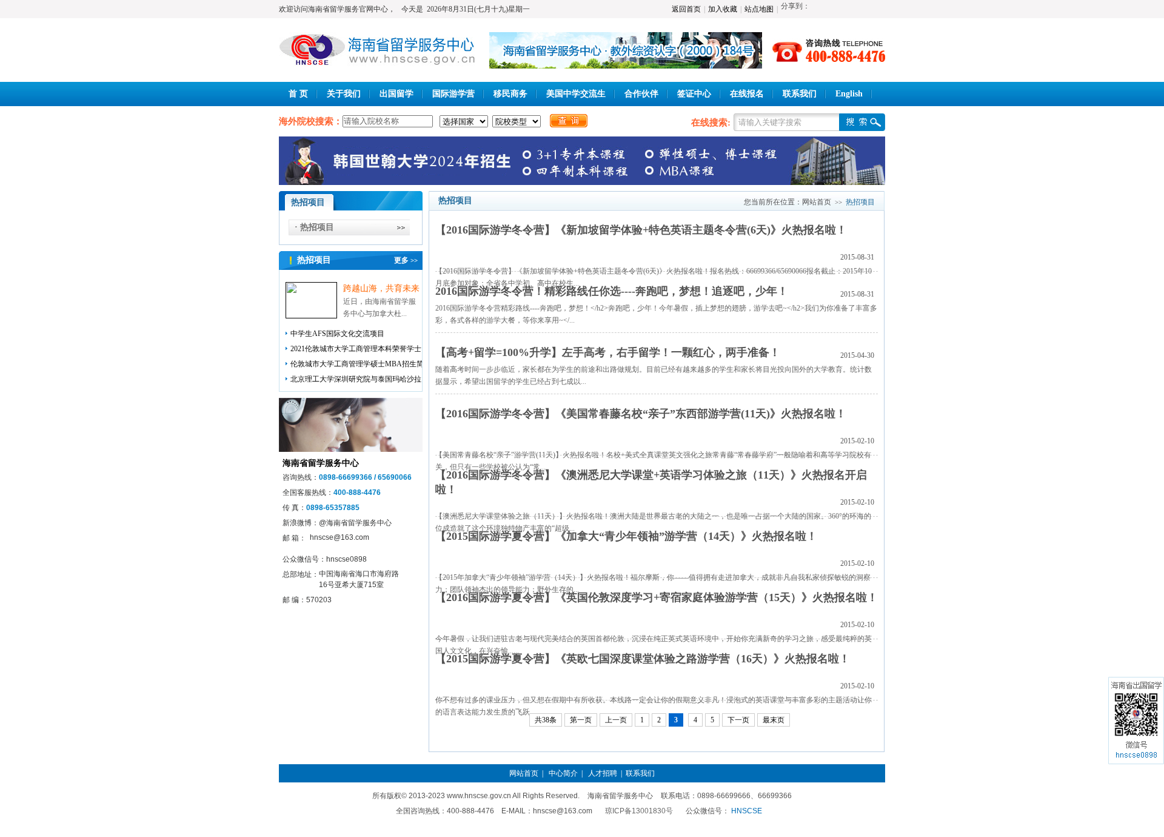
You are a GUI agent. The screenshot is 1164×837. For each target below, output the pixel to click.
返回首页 (686, 9)
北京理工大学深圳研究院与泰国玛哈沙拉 (355, 379)
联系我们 (800, 93)
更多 (406, 260)
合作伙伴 (641, 93)
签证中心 (694, 93)
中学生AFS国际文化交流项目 (337, 333)
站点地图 (759, 9)
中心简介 (563, 773)
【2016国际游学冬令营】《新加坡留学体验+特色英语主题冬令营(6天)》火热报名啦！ (641, 230)
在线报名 (747, 93)
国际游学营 (453, 93)
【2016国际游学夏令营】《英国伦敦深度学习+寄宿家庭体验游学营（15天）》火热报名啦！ (656, 597)
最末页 (773, 720)
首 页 (298, 93)
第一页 (581, 720)
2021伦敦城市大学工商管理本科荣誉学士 (355, 349)
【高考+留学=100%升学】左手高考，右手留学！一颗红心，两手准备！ (607, 352)
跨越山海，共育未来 (381, 288)
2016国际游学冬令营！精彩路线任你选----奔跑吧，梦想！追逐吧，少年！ (611, 291)
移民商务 (510, 93)
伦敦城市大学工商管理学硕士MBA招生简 (357, 364)
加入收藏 (722, 9)
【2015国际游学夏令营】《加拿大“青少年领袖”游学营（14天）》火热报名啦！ (626, 536)
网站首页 (816, 202)
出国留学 (396, 93)
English (849, 93)
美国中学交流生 (576, 93)
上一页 (616, 720)
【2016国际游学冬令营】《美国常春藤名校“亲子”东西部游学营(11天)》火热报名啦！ (640, 414)
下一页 (738, 720)
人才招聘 (602, 773)
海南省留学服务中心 (321, 463)
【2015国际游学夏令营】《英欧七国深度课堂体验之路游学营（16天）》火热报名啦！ (642, 659)
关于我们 (344, 93)
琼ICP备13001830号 (639, 811)
